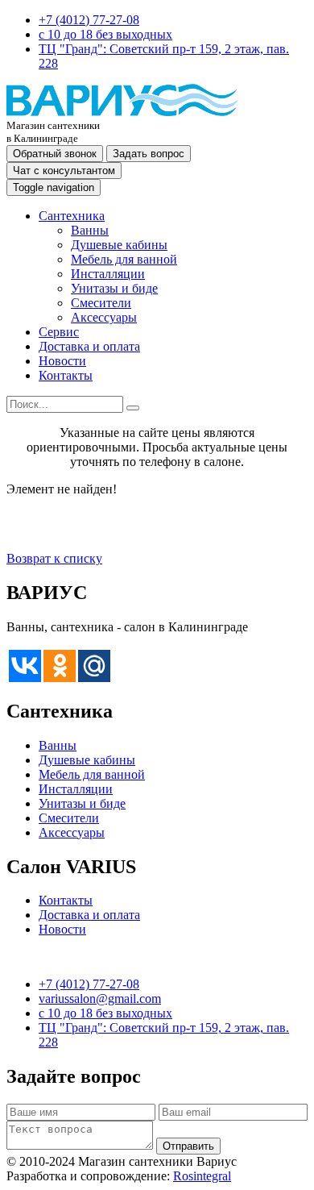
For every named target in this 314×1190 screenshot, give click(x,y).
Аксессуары (104, 317)
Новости (62, 361)
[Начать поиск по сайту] (132, 408)
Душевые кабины (119, 245)
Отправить (188, 1146)
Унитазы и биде (114, 288)
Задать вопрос (148, 154)
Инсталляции (108, 274)
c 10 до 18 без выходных (105, 34)
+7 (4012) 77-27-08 (89, 20)
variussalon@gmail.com (100, 998)
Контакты (66, 375)
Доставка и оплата (89, 346)
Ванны (90, 230)
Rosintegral (202, 1176)
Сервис (59, 332)
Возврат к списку (54, 558)
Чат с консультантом (64, 170)
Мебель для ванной (124, 259)
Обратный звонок (55, 154)
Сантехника (72, 216)
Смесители (101, 303)
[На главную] (122, 112)
